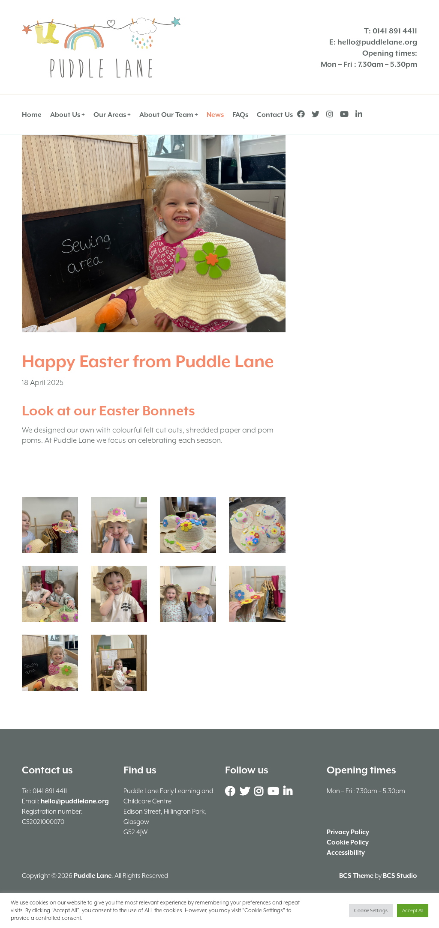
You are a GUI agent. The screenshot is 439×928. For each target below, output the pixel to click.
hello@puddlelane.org (377, 42)
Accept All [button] (412, 910)
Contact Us (275, 115)
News (215, 115)
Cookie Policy (348, 842)
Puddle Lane (92, 876)
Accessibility (346, 852)
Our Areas (109, 115)
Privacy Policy (348, 832)
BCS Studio (400, 876)
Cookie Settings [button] (371, 910)
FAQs (240, 115)
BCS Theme (356, 876)
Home (32, 115)
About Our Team (166, 115)
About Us (65, 115)
